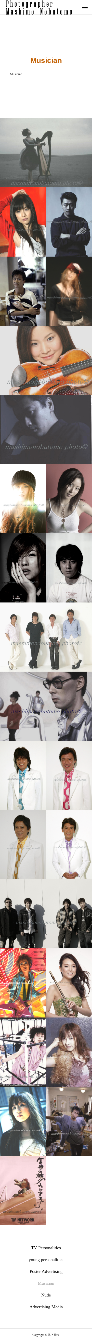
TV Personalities (46, 1247)
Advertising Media (46, 1306)
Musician (46, 1283)
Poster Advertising (46, 1271)
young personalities (46, 1259)
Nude (46, 1295)
